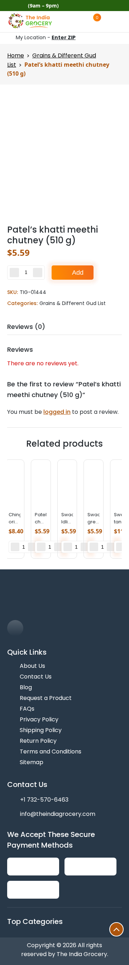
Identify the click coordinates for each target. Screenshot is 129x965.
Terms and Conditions (50, 751)
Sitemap (31, 762)
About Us (32, 666)
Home (15, 55)
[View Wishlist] (78, 21)
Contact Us (36, 676)
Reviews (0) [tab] (26, 326)
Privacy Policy (39, 719)
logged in (57, 412)
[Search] (64, 21)
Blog (26, 687)
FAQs (27, 709)
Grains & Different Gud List (72, 303)
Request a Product (46, 698)
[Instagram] (15, 628)
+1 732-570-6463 (44, 800)
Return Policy (38, 741)
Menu (121, 21)
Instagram (119, 6)
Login (110, 21)
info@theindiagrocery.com (57, 814)
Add (77, 272)
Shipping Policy (41, 730)
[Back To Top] (116, 929)
